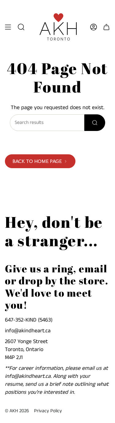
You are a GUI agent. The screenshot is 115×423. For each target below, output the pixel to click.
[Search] (94, 122)
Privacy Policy (48, 411)
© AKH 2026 (17, 411)
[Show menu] (8, 27)
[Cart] (106, 27)
